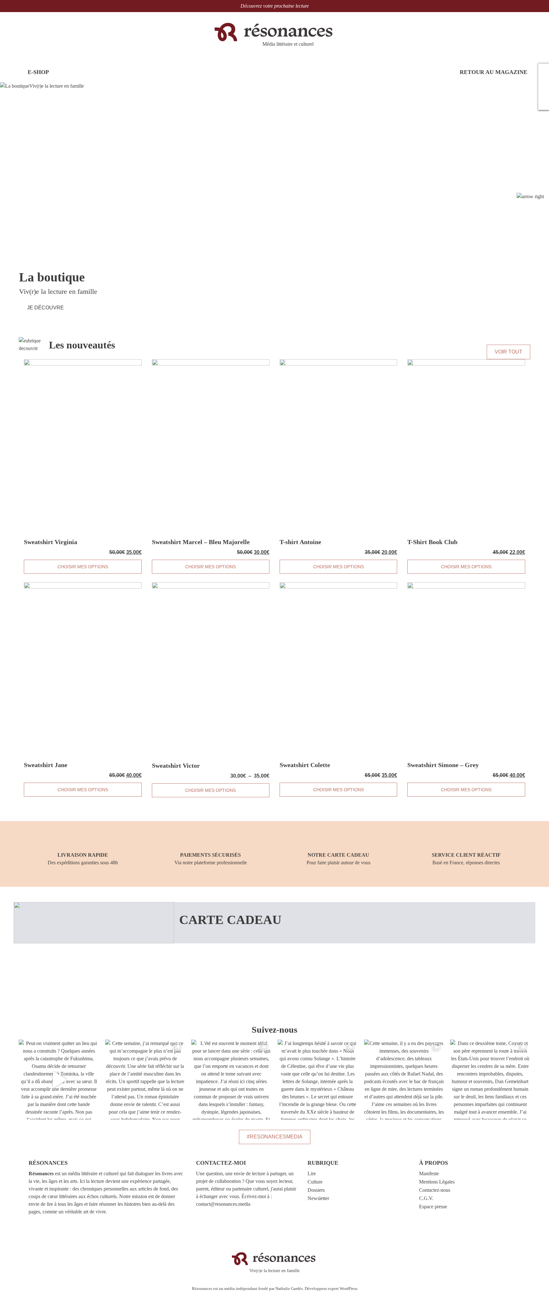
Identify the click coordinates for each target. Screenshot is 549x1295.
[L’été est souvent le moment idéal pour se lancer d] (231, 1080)
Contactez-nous (434, 1190)
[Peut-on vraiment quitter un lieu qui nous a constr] (59, 1080)
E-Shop (37, 72)
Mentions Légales (437, 1181)
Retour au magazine (492, 72)
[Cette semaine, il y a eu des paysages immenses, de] (404, 1080)
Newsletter (318, 1198)
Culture (315, 1181)
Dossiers (316, 1190)
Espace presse (433, 1206)
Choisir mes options (83, 566)
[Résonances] (274, 32)
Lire (312, 1173)
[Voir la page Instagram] (543, 81)
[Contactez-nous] (543, 70)
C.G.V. (426, 1198)
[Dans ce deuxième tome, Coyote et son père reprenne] (490, 1080)
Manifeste (429, 1173)
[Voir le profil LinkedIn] (543, 103)
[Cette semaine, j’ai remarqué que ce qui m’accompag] (145, 1080)
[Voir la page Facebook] (543, 92)
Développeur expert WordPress (331, 1288)
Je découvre (45, 307)
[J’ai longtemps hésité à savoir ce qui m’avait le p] (318, 1080)
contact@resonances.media (223, 1204)
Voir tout (508, 351)
